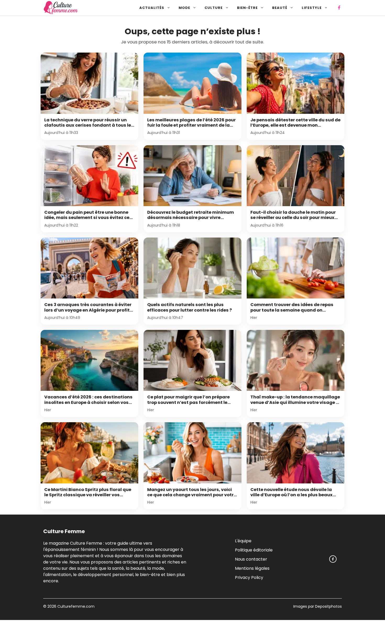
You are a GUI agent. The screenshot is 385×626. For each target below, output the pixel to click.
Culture (214, 7)
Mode (184, 7)
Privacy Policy (249, 577)
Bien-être (247, 7)
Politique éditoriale (254, 550)
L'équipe (243, 541)
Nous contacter (251, 559)
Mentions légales (252, 568)
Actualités (151, 7)
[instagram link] (333, 559)
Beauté (279, 7)
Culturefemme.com (75, 606)
